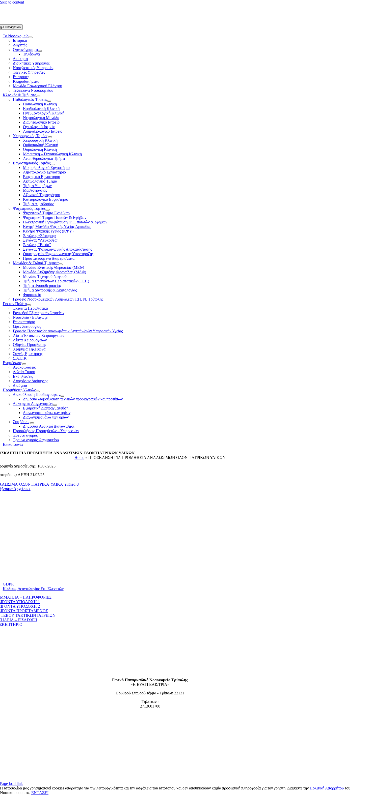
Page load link (11, 783)
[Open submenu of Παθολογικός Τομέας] (49, 101)
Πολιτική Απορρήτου (327, 788)
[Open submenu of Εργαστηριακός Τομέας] (52, 164)
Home (79, 457)
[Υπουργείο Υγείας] (150, 779)
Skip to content (12, 2)
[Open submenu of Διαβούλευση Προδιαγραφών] (62, 396)
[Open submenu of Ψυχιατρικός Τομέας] (48, 210)
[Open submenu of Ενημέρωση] (24, 364)
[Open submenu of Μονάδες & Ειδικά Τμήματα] (61, 264)
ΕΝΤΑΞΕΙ (39, 792)
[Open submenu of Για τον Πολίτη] (29, 305)
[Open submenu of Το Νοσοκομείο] (31, 37)
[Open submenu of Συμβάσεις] (32, 423)
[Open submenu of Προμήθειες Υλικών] (38, 391)
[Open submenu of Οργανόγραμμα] (40, 51)
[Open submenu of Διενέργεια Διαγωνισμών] (55, 405)
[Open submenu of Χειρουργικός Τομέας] (50, 137)
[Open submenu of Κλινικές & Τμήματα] (38, 96)
